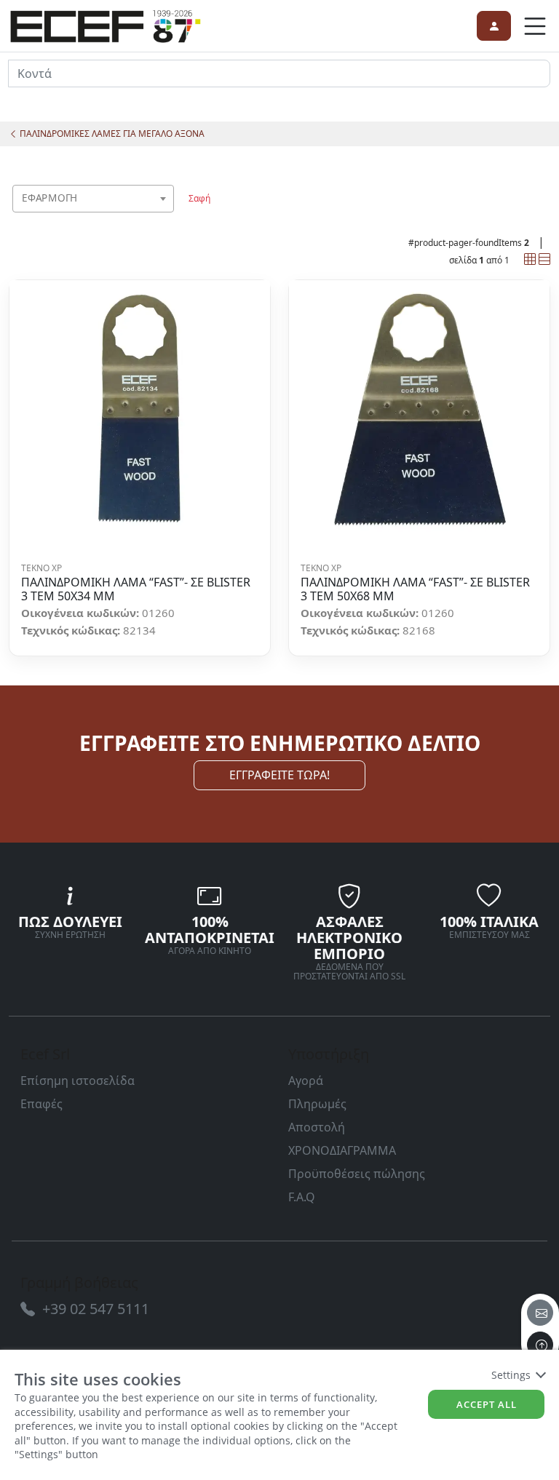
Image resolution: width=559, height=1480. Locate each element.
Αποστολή (316, 1127)
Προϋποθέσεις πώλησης (356, 1174)
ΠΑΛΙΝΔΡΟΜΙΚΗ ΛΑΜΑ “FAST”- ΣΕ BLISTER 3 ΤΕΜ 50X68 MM (415, 589)
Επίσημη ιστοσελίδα (77, 1081)
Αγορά (305, 1081)
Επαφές (41, 1104)
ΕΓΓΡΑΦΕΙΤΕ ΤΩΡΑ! (279, 775)
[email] (540, 1313)
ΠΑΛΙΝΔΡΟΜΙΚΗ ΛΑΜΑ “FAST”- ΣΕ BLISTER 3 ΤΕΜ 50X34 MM (135, 589)
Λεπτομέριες (135, 411)
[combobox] (93, 198)
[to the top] (540, 1345)
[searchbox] (166, 216)
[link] (105, 24)
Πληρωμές (317, 1104)
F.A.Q (301, 1197)
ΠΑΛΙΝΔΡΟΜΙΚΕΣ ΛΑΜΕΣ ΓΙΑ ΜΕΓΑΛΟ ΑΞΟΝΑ (111, 133)
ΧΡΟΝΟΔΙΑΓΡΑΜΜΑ (342, 1150)
